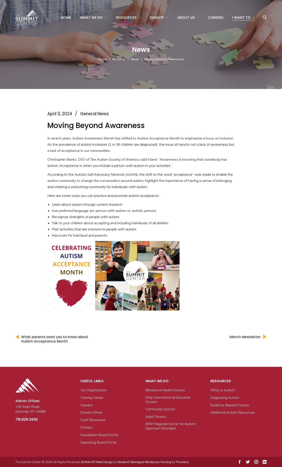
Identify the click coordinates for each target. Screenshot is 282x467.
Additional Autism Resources (232, 412)
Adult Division (155, 416)
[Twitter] (248, 462)
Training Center (91, 397)
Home (66, 17)
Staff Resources (92, 420)
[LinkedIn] (265, 462)
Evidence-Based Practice (229, 405)
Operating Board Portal (98, 442)
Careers (215, 17)
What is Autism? (223, 390)
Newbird (123, 462)
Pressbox (182, 462)
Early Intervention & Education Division (168, 399)
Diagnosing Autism (224, 397)
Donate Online (91, 412)
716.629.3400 (26, 419)
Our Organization (93, 390)
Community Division (160, 409)
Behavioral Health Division (165, 390)
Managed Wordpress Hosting (151, 462)
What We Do (91, 17)
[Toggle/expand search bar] (265, 17)
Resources (126, 17)
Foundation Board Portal (99, 435)
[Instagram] (256, 462)
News (135, 59)
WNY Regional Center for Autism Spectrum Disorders (170, 426)
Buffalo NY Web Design (97, 462)
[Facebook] (239, 462)
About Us (186, 17)
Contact (86, 427)
